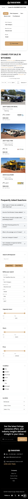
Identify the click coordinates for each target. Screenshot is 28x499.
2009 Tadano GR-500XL (10, 106)
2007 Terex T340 (8, 141)
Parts (22, 13)
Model (6, 34)
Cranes (5, 13)
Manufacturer (8, 28)
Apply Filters (9, 265)
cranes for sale (11, 60)
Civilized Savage (11, 491)
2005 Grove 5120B (8, 175)
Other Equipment (14, 13)
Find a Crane (15, 43)
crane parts (21, 74)
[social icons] (12, 495)
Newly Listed (7, 16)
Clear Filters (19, 265)
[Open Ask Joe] (25, 496)
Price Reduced (16, 16)
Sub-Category (8, 22)
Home (3, 7)
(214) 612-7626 (10, 464)
